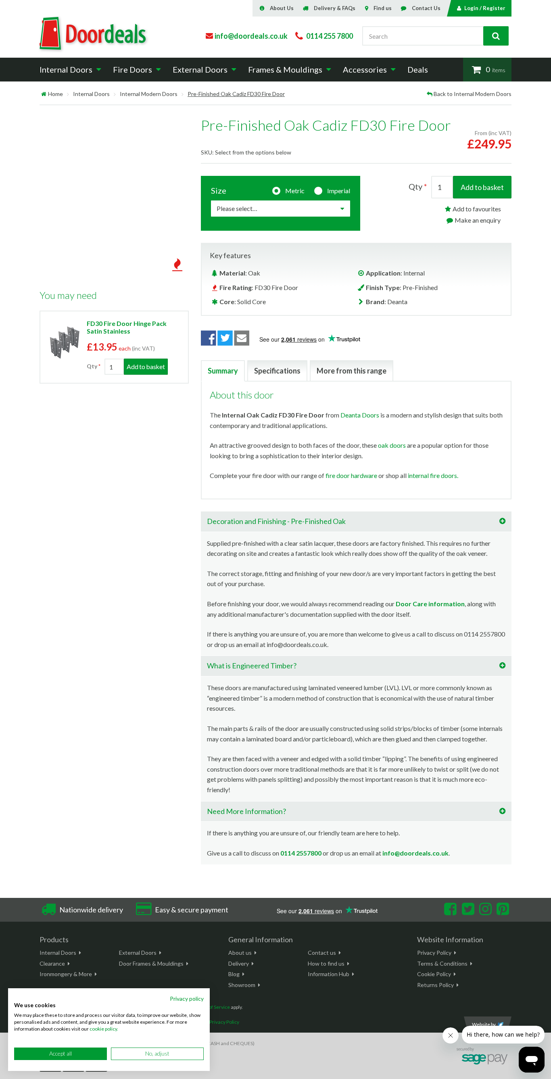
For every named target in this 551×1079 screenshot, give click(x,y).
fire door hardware (351, 475)
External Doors (138, 952)
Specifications (277, 370)
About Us (282, 8)
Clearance (52, 963)
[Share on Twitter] (225, 338)
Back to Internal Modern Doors (472, 93)
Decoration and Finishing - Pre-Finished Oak (276, 521)
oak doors (392, 445)
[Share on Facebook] (208, 338)
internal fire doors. (433, 475)
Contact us (322, 952)
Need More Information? (246, 811)
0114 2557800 (300, 853)
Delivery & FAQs (334, 8)
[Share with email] (242, 338)
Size (218, 190)
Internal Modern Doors (148, 93)
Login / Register (484, 8)
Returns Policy (435, 984)
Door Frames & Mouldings (151, 963)
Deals (417, 69)
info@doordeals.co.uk (415, 853)
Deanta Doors (359, 415)
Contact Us (426, 8)
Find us (383, 8)
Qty (92, 366)
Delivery (238, 963)
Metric (295, 190)
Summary (223, 370)
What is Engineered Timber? (251, 665)
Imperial (338, 190)
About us (240, 952)
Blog (234, 973)
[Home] (44, 93)
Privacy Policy (434, 952)
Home (55, 93)
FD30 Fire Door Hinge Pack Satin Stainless (127, 327)
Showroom (241, 984)
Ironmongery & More (66, 973)
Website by (484, 1024)
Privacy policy (187, 998)
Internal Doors (91, 93)
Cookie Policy (434, 973)
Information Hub (328, 973)
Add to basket (482, 187)
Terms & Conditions (442, 963)
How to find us (326, 963)
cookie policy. (104, 1029)
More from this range (351, 370)
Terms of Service (212, 1007)
